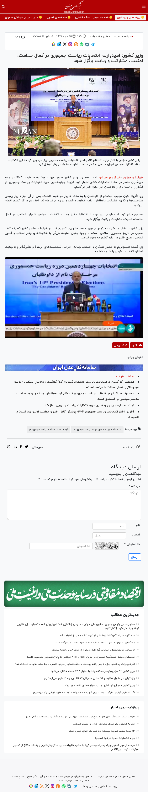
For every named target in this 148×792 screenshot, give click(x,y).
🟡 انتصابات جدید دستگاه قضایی (93, 17)
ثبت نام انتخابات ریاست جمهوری (48, 429)
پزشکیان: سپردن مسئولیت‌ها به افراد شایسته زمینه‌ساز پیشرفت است (95, 643)
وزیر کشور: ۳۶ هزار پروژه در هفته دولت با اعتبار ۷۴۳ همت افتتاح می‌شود (93, 671)
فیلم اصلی (130, 355)
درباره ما (87, 786)
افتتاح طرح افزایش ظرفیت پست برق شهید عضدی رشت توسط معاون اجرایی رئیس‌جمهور (84, 692)
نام (138, 525)
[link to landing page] (74, 6)
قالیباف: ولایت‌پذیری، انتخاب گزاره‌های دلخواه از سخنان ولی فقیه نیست (93, 650)
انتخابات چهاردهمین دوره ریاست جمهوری (97, 429)
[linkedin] (15, 447)
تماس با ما (100, 786)
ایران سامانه (65, 781)
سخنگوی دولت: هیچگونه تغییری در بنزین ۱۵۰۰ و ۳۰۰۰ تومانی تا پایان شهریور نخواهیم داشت (80, 657)
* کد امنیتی (132, 544)
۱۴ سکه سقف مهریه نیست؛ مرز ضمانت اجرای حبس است (102, 731)
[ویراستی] (59, 45)
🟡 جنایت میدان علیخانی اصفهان (23, 17)
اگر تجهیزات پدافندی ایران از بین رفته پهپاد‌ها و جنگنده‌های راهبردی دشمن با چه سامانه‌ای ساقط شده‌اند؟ (75, 664)
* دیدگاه (134, 486)
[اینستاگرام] (70, 45)
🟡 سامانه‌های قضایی (59, 17)
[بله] (87, 46)
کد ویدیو (119, 345)
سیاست (127, 36)
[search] (3, 6)
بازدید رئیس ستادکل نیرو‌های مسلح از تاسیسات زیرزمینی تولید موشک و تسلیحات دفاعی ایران (80, 717)
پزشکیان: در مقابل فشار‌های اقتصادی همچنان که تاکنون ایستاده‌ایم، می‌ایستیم (89, 678)
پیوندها (112, 786)
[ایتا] (76, 45)
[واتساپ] (81, 45)
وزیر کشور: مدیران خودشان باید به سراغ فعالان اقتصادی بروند (100, 685)
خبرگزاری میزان (133, 177)
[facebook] (21, 447)
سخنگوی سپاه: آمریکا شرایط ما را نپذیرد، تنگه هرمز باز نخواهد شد (97, 635)
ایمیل (136, 535)
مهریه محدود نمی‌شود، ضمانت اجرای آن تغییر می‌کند (104, 724)
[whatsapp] (8, 447)
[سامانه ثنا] (74, 367)
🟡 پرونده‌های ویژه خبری (130, 17)
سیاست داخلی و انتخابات (105, 36)
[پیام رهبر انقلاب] (74, 594)
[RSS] (42, 787)
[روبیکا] (54, 45)
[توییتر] (65, 45)
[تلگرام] (93, 45)
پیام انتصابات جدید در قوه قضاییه (115, 738)
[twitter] (26, 447)
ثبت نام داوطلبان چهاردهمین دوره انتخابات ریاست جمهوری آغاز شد (89, 405)
